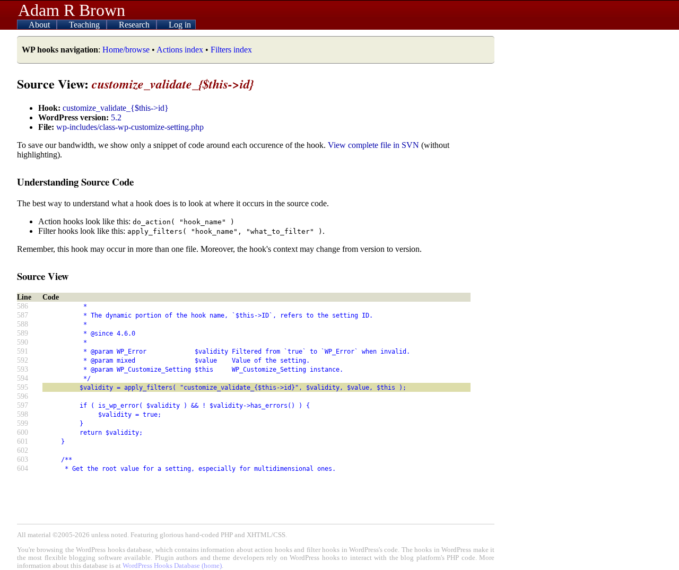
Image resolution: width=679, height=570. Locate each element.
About (40, 24)
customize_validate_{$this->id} (116, 107)
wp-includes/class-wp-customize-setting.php (130, 126)
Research (135, 24)
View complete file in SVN (373, 145)
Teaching (85, 24)
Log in (180, 24)
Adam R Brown (71, 10)
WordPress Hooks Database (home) (172, 565)
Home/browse (126, 49)
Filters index (231, 49)
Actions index (179, 49)
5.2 (116, 117)
